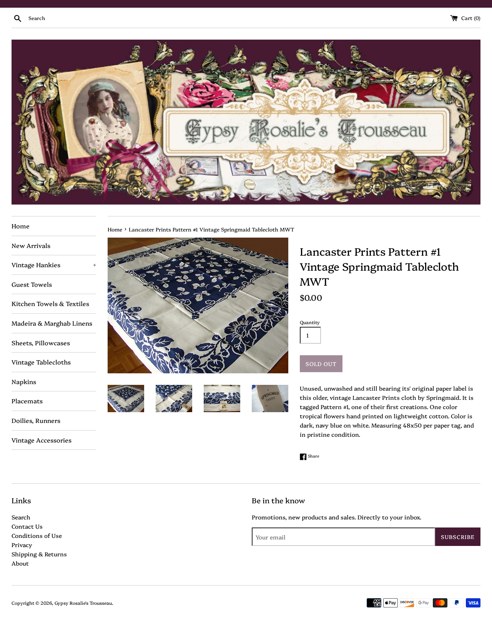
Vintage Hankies (54, 264)
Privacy (22, 545)
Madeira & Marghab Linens (52, 323)
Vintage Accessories (41, 440)
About (20, 563)
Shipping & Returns (39, 554)
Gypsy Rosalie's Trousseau (83, 602)
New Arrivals (31, 245)
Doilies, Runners (36, 420)
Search (21, 517)
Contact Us (27, 526)
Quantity (310, 322)
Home (21, 225)
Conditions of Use (37, 535)
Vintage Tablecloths (41, 362)
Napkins (24, 381)
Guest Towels (32, 284)
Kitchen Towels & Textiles (50, 303)
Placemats (27, 400)
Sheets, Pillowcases (41, 342)
